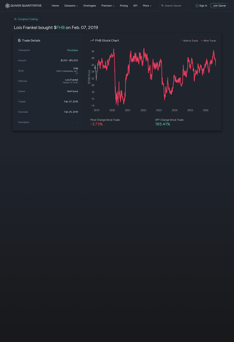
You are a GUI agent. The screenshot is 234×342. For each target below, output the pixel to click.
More (146, 5)
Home (55, 5)
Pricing (124, 5)
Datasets (69, 5)
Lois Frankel (71, 79)
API (135, 5)
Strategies (89, 5)
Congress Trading (28, 19)
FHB (60, 27)
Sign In (203, 5)
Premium (106, 5)
